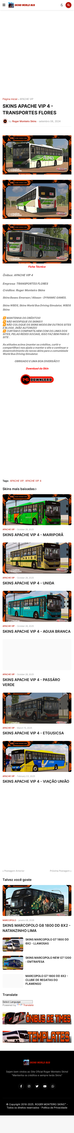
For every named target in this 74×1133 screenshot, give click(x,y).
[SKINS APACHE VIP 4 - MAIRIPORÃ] (37, 509)
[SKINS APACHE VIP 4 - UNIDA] (37, 558)
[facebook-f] (21, 1086)
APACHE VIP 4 (33, 481)
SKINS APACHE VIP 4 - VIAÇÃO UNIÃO (36, 781)
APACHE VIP (26, 99)
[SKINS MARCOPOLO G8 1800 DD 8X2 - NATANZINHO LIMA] (37, 900)
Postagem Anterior (14, 870)
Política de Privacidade (54, 1107)
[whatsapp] (53, 1086)
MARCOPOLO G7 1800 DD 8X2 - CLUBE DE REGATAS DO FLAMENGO (46, 979)
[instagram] (29, 1086)
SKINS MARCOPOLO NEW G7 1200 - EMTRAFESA (48, 959)
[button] (4, 5)
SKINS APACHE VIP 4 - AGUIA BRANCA (37, 631)
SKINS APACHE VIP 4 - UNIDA (28, 583)
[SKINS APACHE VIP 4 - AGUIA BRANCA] (37, 606)
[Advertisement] (37, 54)
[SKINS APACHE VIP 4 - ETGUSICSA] (37, 708)
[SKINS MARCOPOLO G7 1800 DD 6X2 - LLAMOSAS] (13, 944)
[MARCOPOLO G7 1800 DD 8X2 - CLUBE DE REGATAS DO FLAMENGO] (13, 981)
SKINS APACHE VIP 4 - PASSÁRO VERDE (31, 682)
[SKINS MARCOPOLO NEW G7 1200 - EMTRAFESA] (13, 963)
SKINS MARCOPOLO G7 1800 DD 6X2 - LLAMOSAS (47, 941)
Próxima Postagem (60, 870)
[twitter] (37, 1086)
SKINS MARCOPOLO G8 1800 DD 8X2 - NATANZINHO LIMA (37, 928)
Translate (28, 1005)
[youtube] (45, 1086)
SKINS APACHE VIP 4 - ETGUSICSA (33, 733)
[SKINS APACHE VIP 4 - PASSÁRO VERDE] (37, 654)
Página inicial (10, 99)
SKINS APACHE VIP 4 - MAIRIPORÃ (33, 535)
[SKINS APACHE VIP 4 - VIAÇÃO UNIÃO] (37, 756)
